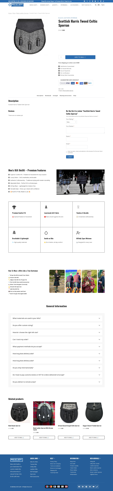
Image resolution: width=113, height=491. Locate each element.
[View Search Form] (95, 5)
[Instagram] (90, 1)
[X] (87, 1)
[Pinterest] (92, 1)
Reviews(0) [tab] (48, 95)
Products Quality (74, 465)
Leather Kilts (34, 469)
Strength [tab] (55, 95)
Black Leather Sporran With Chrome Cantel (43, 429)
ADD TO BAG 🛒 (80, 57)
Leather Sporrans (94, 465)
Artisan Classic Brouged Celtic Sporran (68, 426)
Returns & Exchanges (55, 468)
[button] (100, 4)
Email (68, 144)
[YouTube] (95, 1)
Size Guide (72, 463)
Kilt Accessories (34, 476)
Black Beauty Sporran (14, 426)
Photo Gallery (73, 470)
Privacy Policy (53, 461)
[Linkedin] (101, 1)
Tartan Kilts (33, 464)
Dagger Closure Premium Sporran (92, 426)
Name (68, 136)
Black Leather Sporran (67, 18)
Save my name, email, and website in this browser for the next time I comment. (85, 152)
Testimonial (73, 472)
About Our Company (55, 463)
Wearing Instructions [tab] (65, 95)
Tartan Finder (73, 468)
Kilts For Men (34, 462)
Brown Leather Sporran (96, 472)
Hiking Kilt (92, 461)
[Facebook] (84, 1)
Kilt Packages (34, 471)
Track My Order (54, 472)
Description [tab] (40, 95)
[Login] (99, 4)
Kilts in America (94, 470)
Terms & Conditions (55, 466)
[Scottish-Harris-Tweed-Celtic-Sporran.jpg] (29, 36)
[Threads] (98, 1)
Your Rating (70, 119)
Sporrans (33, 474)
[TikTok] (103, 1)
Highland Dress (94, 474)
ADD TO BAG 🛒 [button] (19, 437)
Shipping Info (53, 470)
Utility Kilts (33, 467)
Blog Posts (73, 461)
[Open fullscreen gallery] (49, 56)
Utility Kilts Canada (94, 463)
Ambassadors (73, 474)
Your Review (70, 126)
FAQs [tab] (74, 95)
